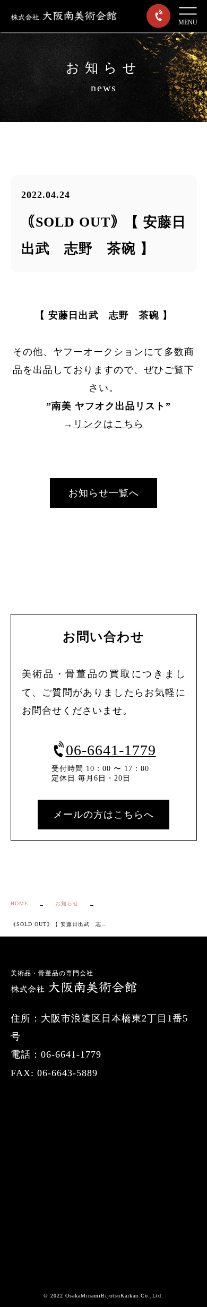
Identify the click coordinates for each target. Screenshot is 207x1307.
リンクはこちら (108, 424)
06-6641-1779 (111, 750)
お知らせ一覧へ (103, 493)
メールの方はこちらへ (103, 814)
